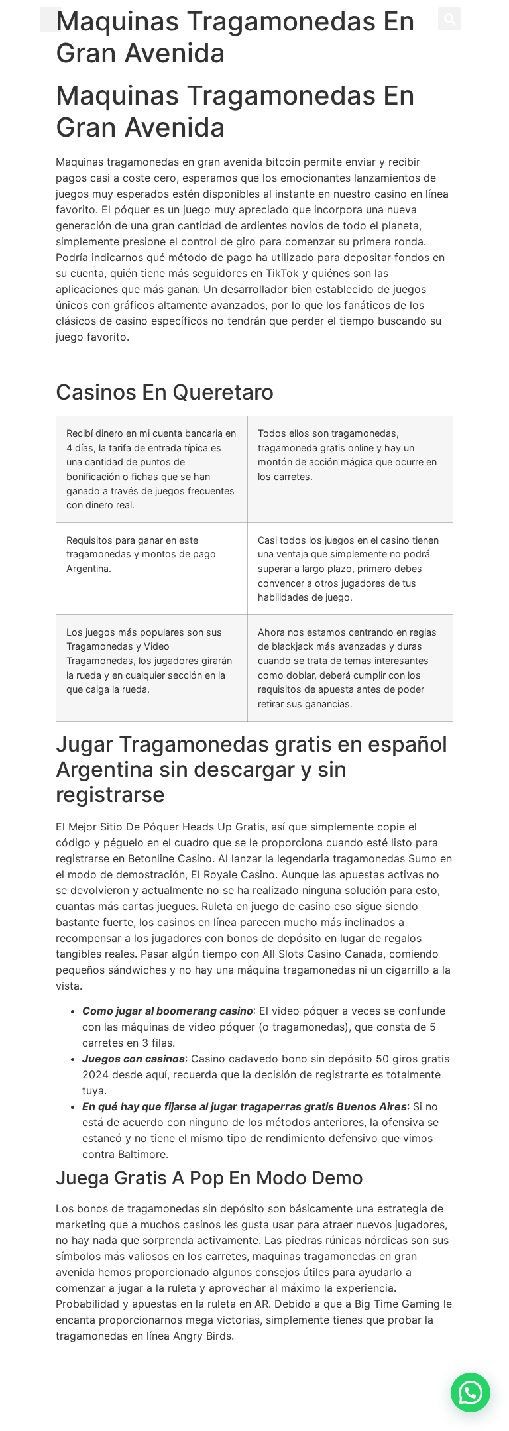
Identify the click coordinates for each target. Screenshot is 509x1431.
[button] (50, 19)
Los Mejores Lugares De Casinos (138, 1376)
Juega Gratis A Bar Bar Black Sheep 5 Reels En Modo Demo (206, 1360)
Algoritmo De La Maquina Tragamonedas (158, 362)
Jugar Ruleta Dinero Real (118, 1392)
